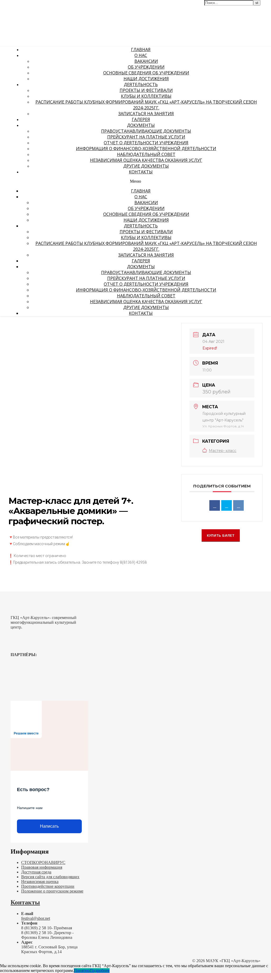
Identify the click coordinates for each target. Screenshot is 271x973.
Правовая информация (41, 867)
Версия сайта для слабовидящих (50, 877)
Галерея (141, 119)
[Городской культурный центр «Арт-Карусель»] (34, 36)
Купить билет (220, 535)
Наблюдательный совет (146, 154)
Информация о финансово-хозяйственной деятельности (146, 148)
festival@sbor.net (35, 918)
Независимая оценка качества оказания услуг (146, 160)
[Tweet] (226, 505)
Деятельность (141, 84)
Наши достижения (146, 79)
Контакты (141, 172)
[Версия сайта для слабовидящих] (253, 7)
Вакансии (146, 61)
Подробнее (100, 970)
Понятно (82, 970)
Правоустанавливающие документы (146, 131)
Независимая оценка (39, 881)
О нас (140, 55)
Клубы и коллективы (146, 96)
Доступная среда (36, 872)
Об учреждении (146, 67)
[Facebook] (214, 505)
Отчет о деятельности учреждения (146, 143)
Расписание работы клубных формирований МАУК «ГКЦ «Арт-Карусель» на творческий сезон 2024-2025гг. (146, 105)
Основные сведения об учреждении (146, 73)
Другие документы (146, 166)
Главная (141, 49)
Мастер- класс (222, 450)
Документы (141, 125)
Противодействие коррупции (47, 886)
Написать (49, 826)
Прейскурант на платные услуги (146, 137)
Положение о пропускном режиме (52, 891)
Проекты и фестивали (146, 90)
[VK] (238, 505)
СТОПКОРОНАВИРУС (43, 862)
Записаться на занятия (146, 113)
